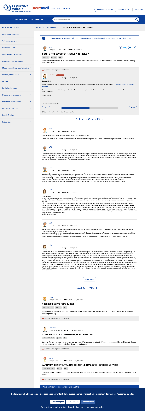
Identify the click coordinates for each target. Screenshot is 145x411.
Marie (51, 358)
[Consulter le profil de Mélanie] (44, 78)
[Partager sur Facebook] (120, 48)
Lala (50, 190)
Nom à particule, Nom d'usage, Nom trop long (67, 334)
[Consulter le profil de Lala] (44, 193)
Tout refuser (72, 402)
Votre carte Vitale (48, 338)
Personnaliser (88, 402)
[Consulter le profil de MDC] (44, 51)
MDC (50, 47)
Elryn (50, 129)
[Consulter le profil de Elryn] (44, 132)
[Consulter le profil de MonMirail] (44, 331)
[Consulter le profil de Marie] (44, 362)
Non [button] (134, 108)
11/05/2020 (69, 78)
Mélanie (51, 75)
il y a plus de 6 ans (54, 78)
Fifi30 (51, 297)
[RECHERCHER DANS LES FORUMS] (136, 19)
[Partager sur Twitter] (125, 48)
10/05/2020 (69, 131)
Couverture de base (49, 368)
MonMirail (52, 328)
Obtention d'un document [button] (12, 61)
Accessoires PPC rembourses (58, 304)
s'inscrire (139, 10)
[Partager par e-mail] (129, 48)
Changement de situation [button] (12, 54)
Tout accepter (58, 402)
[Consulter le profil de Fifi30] (44, 301)
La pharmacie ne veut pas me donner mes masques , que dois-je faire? (80, 365)
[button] (72, 12)
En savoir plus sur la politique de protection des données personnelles (72, 407)
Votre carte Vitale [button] (9, 48)
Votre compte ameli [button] (10, 41)
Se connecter (123, 10)
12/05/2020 (69, 226)
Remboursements (48, 307)
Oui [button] (47, 108)
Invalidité (46, 57)
